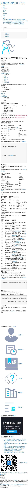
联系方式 (17, 473)
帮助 (5, 80)
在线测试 (8, 73)
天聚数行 (16, 480)
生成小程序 (6, 82)
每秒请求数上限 (17, 231)
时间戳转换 (14, 22)
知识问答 (7, 35)
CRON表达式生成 (17, 21)
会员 (4, 7)
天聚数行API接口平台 (12, 3)
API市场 (4, 10)
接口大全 (2, 473)
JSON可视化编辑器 (21, 19)
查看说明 (24, 141)
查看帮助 (15, 251)
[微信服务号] (9, 462)
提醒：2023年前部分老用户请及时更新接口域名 (14, 446)
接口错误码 (11, 155)
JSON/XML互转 (7, 22)
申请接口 (3, 73)
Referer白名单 (18, 242)
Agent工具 (5, 8)
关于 (4, 5)
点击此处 (13, 311)
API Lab (3, 93)
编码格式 (14, 254)
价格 (5, 76)
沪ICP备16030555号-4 (5, 484)
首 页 (4, 11)
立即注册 (5, 13)
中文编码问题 (20, 257)
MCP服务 (3, 95)
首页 (6, 33)
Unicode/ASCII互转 (7, 24)
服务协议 (22, 473)
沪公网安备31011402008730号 (17, 484)
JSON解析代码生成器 (8, 21)
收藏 (3, 66)
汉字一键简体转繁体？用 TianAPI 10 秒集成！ (14, 452)
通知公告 (7, 473)
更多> (14, 326)
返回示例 (6, 77)
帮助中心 (12, 473)
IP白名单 (17, 245)
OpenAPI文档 (4, 96)
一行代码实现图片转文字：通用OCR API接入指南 (15, 439)
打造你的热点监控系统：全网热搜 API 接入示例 (14, 447)
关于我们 (4, 474)
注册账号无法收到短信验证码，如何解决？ (13, 449)
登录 (4, 15)
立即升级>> (22, 64)
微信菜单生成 (21, 24)
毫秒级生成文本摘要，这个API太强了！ (13, 450)
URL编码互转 (15, 24)
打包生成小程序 (6, 19)
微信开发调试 (13, 19)
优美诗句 (7, 36)
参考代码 (6, 79)
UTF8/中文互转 (20, 22)
